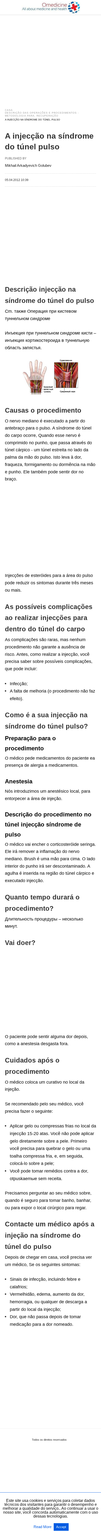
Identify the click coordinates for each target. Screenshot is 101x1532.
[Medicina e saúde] (50, 7)
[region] (50, 57)
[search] (94, 7)
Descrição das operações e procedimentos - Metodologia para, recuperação (42, 114)
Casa (9, 110)
